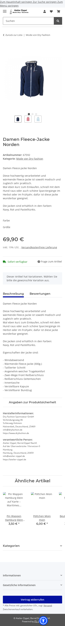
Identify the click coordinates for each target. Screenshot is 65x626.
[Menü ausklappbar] (4, 10)
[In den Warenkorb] (6, 46)
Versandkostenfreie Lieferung (39, 247)
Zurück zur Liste (13, 35)
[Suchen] (58, 21)
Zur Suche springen (45, 2)
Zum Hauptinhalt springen (16, 2)
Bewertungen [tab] (40, 293)
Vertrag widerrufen (32, 599)
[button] (44, 11)
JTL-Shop (38, 621)
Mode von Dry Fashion (29, 158)
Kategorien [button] (11, 546)
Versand (48, 605)
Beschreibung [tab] (13, 293)
